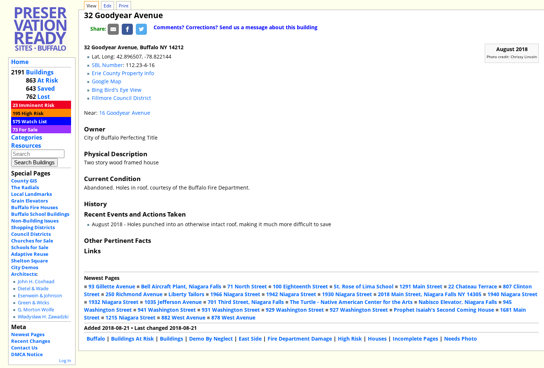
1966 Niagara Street (235, 294)
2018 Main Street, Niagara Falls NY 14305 (429, 294)
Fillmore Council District (121, 97)
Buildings (40, 72)
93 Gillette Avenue (111, 286)
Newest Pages (27, 334)
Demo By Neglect (211, 338)
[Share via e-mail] (113, 28)
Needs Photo (460, 338)
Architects (23, 274)
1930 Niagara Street (347, 294)
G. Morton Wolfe (36, 310)
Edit (107, 6)
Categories (26, 137)
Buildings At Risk (132, 338)
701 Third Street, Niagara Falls (246, 301)
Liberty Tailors (186, 294)
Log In (65, 360)
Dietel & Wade (33, 288)
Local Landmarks (31, 194)
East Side (250, 338)
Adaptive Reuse (29, 254)
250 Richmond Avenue (133, 294)
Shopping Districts (33, 227)
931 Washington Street (231, 309)
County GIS (24, 180)
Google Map (106, 81)
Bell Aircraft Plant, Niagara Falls (181, 286)
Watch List (34, 121)
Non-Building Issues (34, 220)
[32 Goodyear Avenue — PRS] (40, 28)
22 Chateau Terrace (472, 286)
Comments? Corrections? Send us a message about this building (236, 27)
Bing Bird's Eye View (116, 89)
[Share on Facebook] (127, 28)
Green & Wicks (33, 303)
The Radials (25, 187)
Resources (26, 145)
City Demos (24, 267)
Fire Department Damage (300, 338)
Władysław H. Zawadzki (43, 317)
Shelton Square (29, 260)
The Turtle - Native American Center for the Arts (351, 301)
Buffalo (96, 338)
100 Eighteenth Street (300, 286)
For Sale (28, 129)
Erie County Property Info (123, 73)
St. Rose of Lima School (363, 286)
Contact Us (24, 347)
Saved (46, 88)
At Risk (47, 80)
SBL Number (107, 64)
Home (19, 62)
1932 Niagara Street (113, 301)
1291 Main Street (420, 286)
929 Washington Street (295, 309)
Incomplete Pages (415, 338)
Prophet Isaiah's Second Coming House (444, 309)
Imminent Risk (36, 105)
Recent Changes (30, 341)
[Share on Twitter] (141, 28)
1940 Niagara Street (512, 294)
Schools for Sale (29, 247)
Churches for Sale (32, 240)
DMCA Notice (27, 354)
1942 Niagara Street (291, 294)
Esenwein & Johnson (40, 295)
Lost (43, 97)
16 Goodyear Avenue (124, 112)
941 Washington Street (167, 309)
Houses (377, 338)
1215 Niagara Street (130, 317)
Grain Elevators (29, 200)
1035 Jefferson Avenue (173, 301)
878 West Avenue (233, 317)
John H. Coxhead (36, 281)
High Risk (32, 113)
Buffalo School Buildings (40, 214)
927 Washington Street (359, 309)
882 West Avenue (183, 317)
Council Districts (31, 234)
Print (123, 6)
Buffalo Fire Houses (34, 207)
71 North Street (247, 286)
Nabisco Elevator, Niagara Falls (458, 301)
